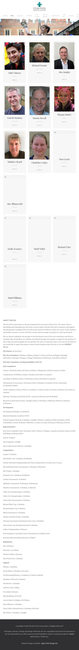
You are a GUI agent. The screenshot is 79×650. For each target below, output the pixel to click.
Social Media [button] (45, 15)
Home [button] (5, 15)
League (20, 15)
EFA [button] (12, 15)
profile (39, 72)
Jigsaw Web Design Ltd (49, 643)
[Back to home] (39, 6)
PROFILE (14, 80)
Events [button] (29, 15)
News (71, 15)
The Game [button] (37, 15)
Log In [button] (64, 15)
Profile (64, 79)
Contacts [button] (56, 15)
